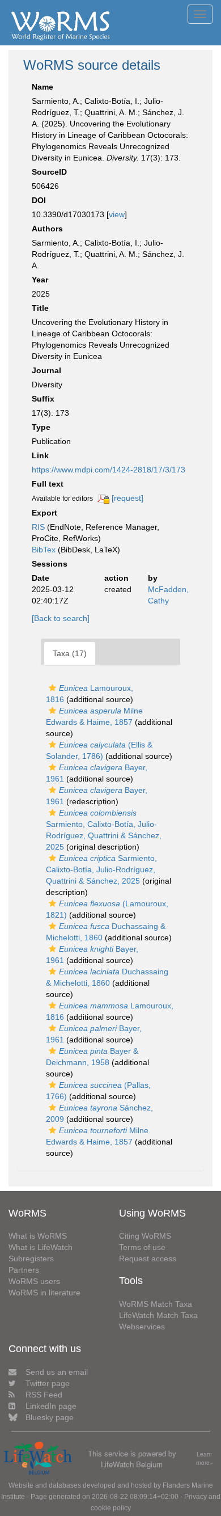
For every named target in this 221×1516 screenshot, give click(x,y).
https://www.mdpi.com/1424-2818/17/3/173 (108, 469)
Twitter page (48, 1383)
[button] (52, 688)
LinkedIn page (51, 1406)
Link (40, 455)
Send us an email (57, 1371)
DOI (39, 200)
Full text (47, 483)
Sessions (49, 563)
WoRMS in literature (44, 1292)
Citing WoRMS (145, 1235)
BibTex (44, 549)
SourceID (49, 171)
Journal (46, 370)
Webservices (142, 1326)
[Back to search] (61, 618)
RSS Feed (44, 1394)
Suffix (43, 398)
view (117, 214)
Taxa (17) (70, 653)
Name (42, 86)
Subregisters (31, 1258)
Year (40, 279)
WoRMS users (34, 1281)
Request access (147, 1258)
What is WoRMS (37, 1235)
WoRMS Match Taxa (155, 1303)
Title (40, 308)
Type (41, 427)
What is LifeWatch (40, 1247)
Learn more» (204, 1458)
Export (44, 512)
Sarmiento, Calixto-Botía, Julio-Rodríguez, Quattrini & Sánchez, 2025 (101, 869)
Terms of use (142, 1247)
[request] (127, 497)
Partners (23, 1269)
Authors (47, 228)
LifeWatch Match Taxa (158, 1315)
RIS (38, 526)
